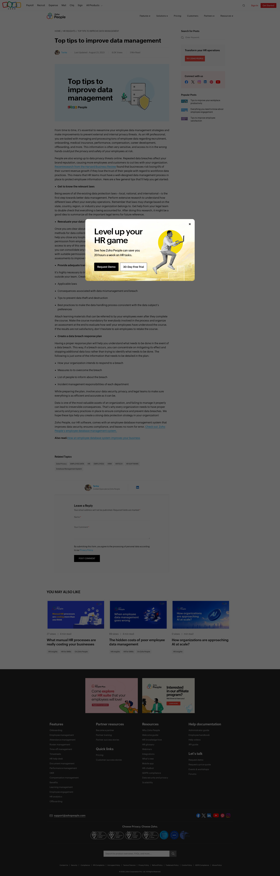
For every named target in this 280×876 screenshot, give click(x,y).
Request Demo (106, 266)
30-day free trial (133, 266)
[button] (189, 224)
